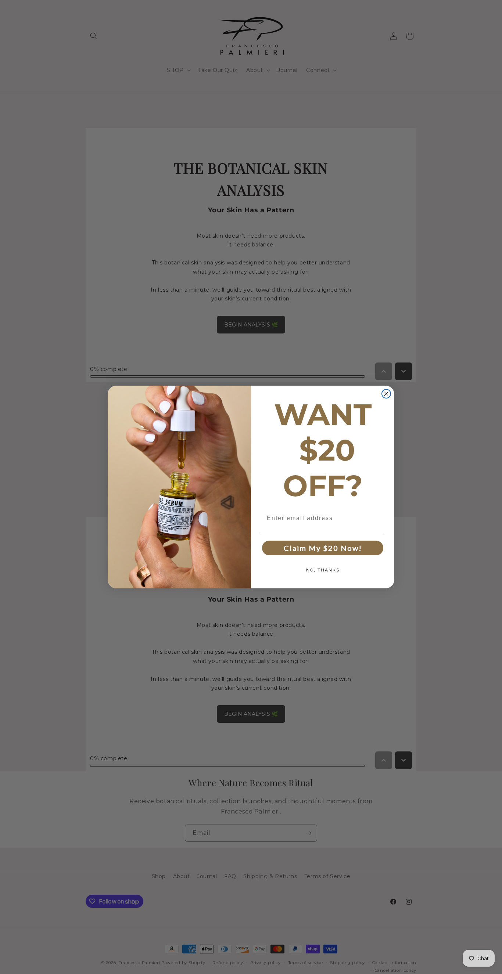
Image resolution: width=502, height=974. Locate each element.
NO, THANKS (323, 570)
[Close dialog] (386, 393)
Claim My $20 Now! (323, 548)
